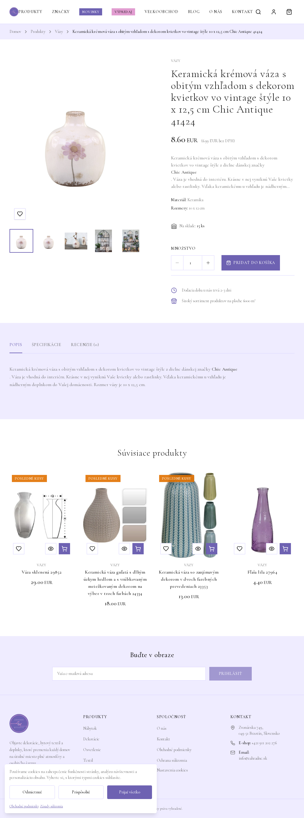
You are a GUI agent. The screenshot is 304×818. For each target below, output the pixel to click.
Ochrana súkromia (172, 760)
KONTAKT (242, 11)
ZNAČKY (61, 11)
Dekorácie (91, 739)
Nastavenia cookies (172, 770)
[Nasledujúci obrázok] (132, 141)
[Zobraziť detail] (50, 548)
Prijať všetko (129, 792)
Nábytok (90, 728)
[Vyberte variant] (138, 548)
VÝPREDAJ (123, 12)
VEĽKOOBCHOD (161, 11)
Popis (16, 344)
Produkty (38, 31)
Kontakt (163, 739)
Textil (88, 760)
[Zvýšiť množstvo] (208, 263)
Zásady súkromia (51, 806)
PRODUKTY (30, 11)
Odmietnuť (32, 792)
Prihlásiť (230, 673)
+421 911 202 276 (264, 742)
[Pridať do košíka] (64, 548)
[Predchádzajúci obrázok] (19, 141)
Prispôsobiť (81, 792)
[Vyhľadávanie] (258, 12)
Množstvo (183, 248)
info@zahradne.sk (253, 758)
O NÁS (216, 11)
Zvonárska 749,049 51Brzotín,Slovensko (259, 730)
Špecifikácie (46, 344)
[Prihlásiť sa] (273, 12)
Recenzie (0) (85, 344)
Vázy (59, 31)
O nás (162, 728)
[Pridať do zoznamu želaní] (20, 214)
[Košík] (289, 12)
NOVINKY (90, 12)
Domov (15, 31)
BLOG (194, 11)
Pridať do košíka (254, 262)
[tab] (21, 241)
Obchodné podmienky (174, 749)
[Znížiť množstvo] (177, 263)
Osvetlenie (92, 749)
